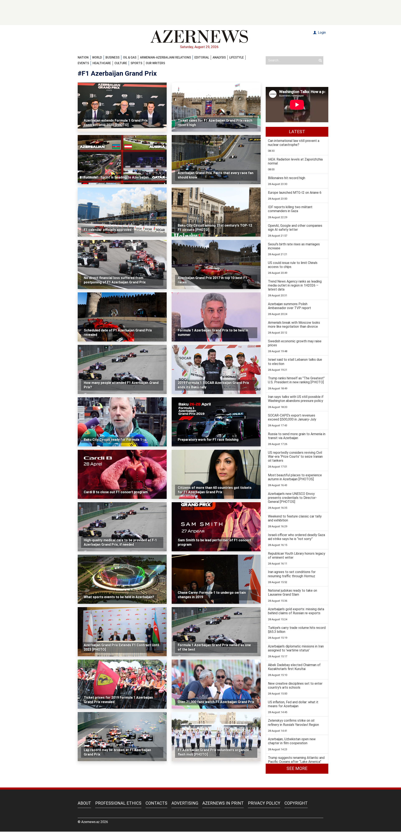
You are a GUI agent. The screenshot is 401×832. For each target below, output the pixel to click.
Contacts (156, 803)
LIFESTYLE (236, 57)
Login (321, 32)
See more (297, 768)
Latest (297, 131)
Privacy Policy (264, 803)
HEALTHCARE (102, 63)
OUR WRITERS (155, 63)
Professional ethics (118, 803)
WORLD (97, 57)
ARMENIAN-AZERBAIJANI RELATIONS (165, 57)
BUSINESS (112, 57)
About (84, 803)
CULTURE (120, 63)
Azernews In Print (223, 803)
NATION (83, 57)
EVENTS (83, 63)
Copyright (296, 803)
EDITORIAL (201, 57)
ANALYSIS (219, 57)
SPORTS (136, 63)
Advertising (184, 803)
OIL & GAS (129, 57)
